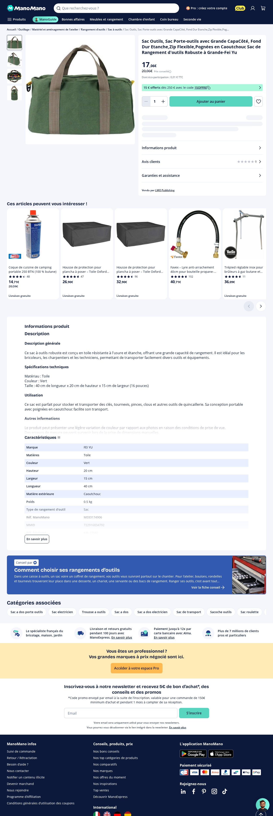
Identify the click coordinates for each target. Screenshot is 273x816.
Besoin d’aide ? (17, 764)
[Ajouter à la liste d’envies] (258, 101)
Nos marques (103, 771)
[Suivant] (261, 306)
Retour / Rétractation (22, 758)
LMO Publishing (165, 190)
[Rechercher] (58, 8)
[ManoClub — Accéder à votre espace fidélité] (240, 8)
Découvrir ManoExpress (110, 797)
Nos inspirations (105, 784)
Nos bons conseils (106, 751)
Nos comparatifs (105, 764)
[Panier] (263, 8)
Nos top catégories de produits (115, 758)
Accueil (11, 29)
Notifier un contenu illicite (26, 777)
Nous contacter (18, 771)
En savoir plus (177, 727)
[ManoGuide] (263, 805)
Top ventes (101, 790)
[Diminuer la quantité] (146, 101)
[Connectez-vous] (252, 8)
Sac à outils (115, 29)
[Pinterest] (203, 791)
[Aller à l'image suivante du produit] (126, 90)
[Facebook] (193, 791)
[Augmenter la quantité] (163, 101)
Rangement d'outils (93, 29)
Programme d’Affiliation (24, 797)
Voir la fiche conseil (205, 587)
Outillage (24, 29)
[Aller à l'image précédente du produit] (34, 90)
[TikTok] (224, 791)
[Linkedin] (183, 791)
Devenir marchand (20, 784)
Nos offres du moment (109, 777)
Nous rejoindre (18, 790)
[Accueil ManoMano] (27, 8)
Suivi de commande (21, 751)
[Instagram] (214, 791)
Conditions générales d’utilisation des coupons (40, 803)
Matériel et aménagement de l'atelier (55, 29)
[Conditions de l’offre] (260, 87)
